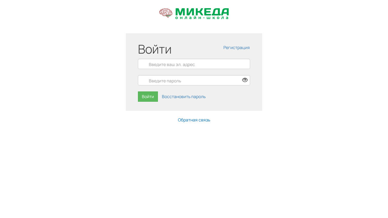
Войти (148, 96)
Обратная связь (194, 120)
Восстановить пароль (184, 96)
